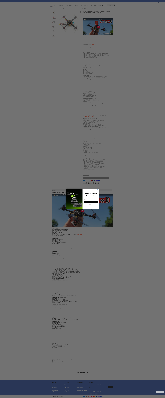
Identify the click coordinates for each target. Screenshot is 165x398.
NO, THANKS (91, 204)
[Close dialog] (98, 189)
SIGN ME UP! (91, 202)
